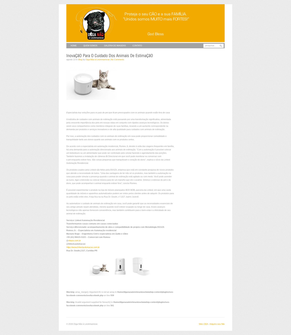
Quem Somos (90, 45)
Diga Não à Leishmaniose (97, 59)
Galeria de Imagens (115, 45)
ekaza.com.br (74, 240)
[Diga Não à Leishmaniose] (145, 42)
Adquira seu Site (217, 324)
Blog (80, 59)
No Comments (117, 59)
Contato (137, 45)
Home (74, 45)
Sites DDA (203, 324)
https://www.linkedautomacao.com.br (83, 247)
